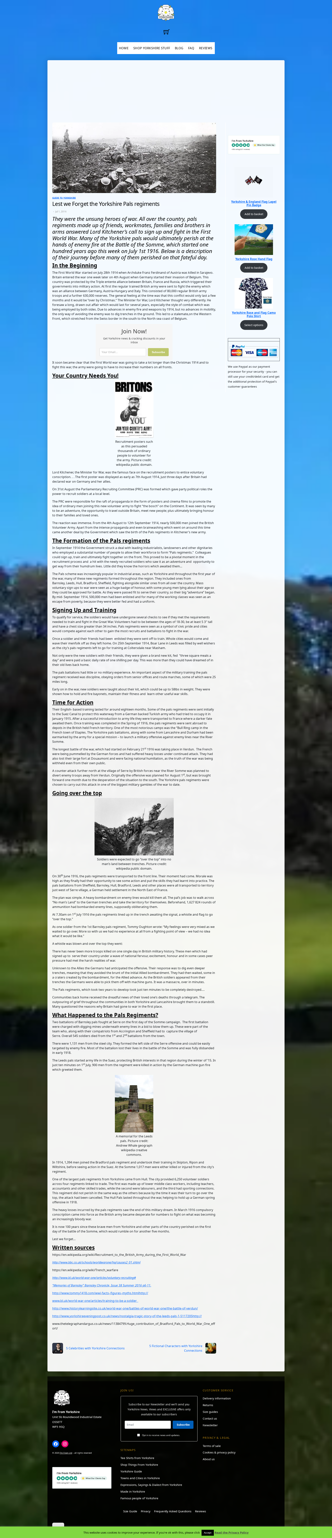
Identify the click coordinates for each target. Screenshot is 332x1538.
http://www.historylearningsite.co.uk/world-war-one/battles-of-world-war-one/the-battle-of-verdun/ (125, 1308)
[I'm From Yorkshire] (166, 12)
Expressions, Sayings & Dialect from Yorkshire (151, 1485)
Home (124, 48)
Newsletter (210, 1425)
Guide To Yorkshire (64, 197)
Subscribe (158, 352)
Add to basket (254, 214)
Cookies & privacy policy (219, 1452)
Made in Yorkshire (132, 1491)
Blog (179, 48)
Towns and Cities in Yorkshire (140, 1478)
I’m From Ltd (66, 1453)
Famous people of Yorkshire (139, 1498)
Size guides (210, 1412)
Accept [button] (208, 1532)
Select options (253, 325)
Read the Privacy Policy (232, 1532)
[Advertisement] (166, 94)
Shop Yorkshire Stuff (151, 48)
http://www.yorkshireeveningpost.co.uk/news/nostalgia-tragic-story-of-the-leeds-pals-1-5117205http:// (127, 1316)
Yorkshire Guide (131, 1471)
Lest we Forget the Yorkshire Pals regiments (106, 203)
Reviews (205, 48)
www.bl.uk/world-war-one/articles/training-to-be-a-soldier (95, 1301)
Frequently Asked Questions (172, 1511)
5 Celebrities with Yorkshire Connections (95, 1348)
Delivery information (217, 1398)
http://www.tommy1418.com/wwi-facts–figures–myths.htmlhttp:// (100, 1293)
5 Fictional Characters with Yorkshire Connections (175, 1348)
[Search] (176, 31)
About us (209, 1459)
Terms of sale (212, 1446)
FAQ (191, 48)
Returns (208, 1405)
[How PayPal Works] (253, 351)
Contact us (210, 1418)
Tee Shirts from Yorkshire (137, 1458)
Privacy (145, 1511)
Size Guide (130, 1511)
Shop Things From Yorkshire (139, 1465)
